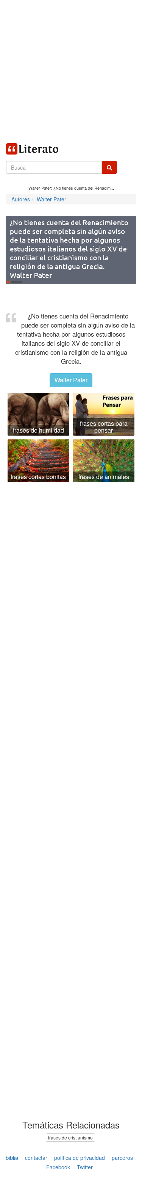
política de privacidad (79, 1157)
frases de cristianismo (70, 1137)
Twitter (85, 1167)
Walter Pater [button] (71, 380)
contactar (36, 1157)
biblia (12, 1157)
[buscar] (109, 167)
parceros (122, 1157)
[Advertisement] (71, 71)
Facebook (58, 1167)
